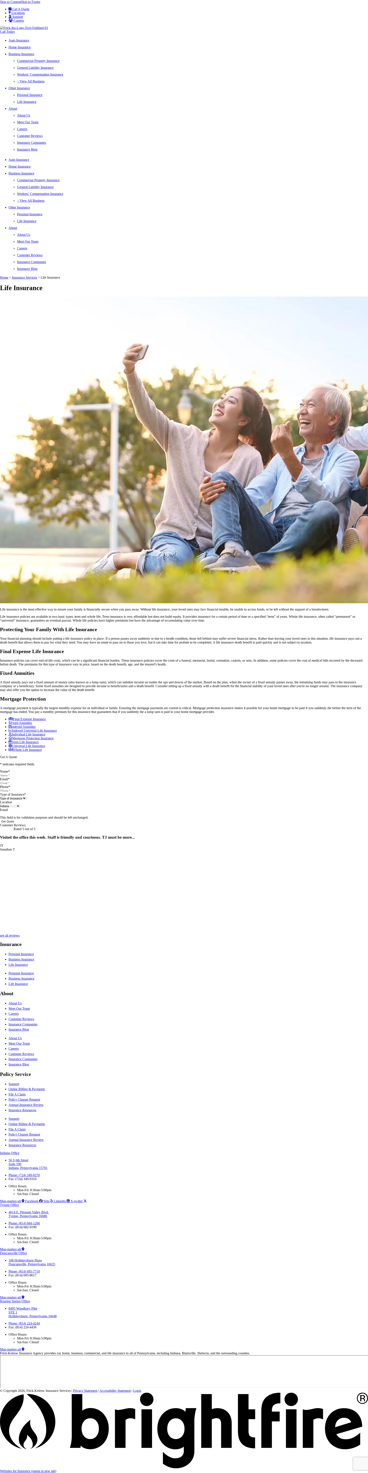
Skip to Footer (30, 2)
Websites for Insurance (28, 1471)
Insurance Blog (27, 149)
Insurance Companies (31, 142)
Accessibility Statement (115, 1390)
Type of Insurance (13, 794)
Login (137, 1390)
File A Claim (17, 1094)
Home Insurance (20, 47)
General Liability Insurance (35, 67)
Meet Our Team (27, 122)
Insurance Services (24, 277)
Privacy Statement (85, 1390)
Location (6, 802)
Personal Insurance (29, 95)
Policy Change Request (24, 1099)
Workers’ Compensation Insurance (40, 74)
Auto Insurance (19, 40)
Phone (5, 787)
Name (5, 771)
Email (5, 779)
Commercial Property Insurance (38, 61)
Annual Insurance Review (26, 1105)
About (13, 108)
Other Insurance (19, 88)
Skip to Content (10, 2)
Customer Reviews (30, 136)
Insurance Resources (22, 1110)
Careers (22, 129)
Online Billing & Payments (27, 1089)
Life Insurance (26, 102)
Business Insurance (21, 54)
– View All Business (31, 81)
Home (4, 277)
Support (14, 1084)
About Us (23, 115)
